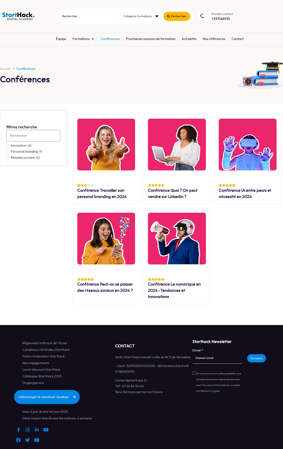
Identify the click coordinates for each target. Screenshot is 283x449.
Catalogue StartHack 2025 (42, 376)
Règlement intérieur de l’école (44, 343)
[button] (82, 38)
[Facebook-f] (18, 429)
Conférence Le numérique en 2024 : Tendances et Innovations (174, 290)
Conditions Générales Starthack (46, 349)
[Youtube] (46, 429)
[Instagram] (27, 429)
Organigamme (33, 383)
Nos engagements (35, 363)
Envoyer (256, 358)
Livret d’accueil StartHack (41, 369)
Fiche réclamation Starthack (43, 356)
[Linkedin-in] (36, 429)
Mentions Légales (210, 391)
